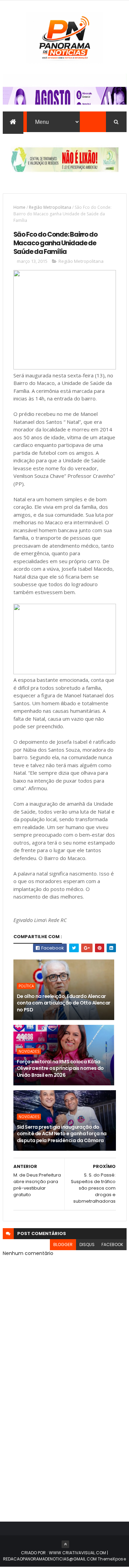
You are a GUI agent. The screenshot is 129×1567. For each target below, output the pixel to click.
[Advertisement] (64, 1438)
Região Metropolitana (50, 207)
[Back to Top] (65, 1544)
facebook (112, 1244)
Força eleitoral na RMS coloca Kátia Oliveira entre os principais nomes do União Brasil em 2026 (60, 1068)
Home (19, 207)
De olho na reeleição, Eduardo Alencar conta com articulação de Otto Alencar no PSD (63, 1003)
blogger (63, 1244)
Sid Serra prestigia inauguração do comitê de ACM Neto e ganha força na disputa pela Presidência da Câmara (62, 1134)
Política (26, 986)
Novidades (29, 1051)
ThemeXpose (112, 1559)
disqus (87, 1244)
